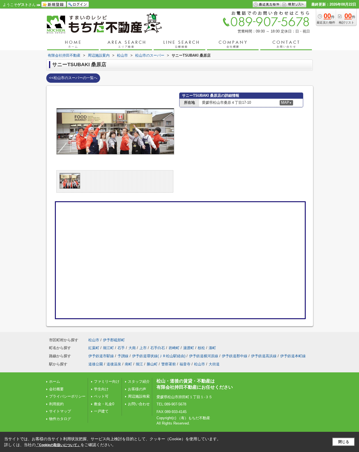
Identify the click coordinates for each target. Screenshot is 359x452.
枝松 (201, 348)
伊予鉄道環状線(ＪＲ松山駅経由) (158, 356)
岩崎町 (174, 348)
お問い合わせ (139, 404)
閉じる (343, 442)
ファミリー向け (106, 381)
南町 (128, 364)
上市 (143, 348)
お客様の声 (137, 389)
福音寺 (185, 364)
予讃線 (123, 356)
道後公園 (95, 364)
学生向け (101, 389)
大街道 (214, 364)
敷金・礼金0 (104, 404)
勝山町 (152, 364)
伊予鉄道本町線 (293, 356)
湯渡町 (188, 348)
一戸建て (101, 411)
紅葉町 (93, 348)
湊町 (212, 348)
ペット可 (101, 396)
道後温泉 (114, 364)
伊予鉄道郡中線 (234, 356)
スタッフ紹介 (139, 381)
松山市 (93, 340)
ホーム (54, 381)
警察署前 (168, 364)
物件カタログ (60, 419)
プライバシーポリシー (67, 396)
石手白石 (157, 348)
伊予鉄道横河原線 (203, 356)
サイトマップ (60, 411)
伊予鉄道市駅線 (101, 356)
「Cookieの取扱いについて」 (58, 445)
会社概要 (56, 389)
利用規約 (56, 404)
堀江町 (108, 348)
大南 (132, 348)
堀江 (139, 364)
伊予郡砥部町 (114, 340)
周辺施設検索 (139, 396)
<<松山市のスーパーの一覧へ (73, 78)
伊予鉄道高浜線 (264, 356)
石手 (121, 348)
